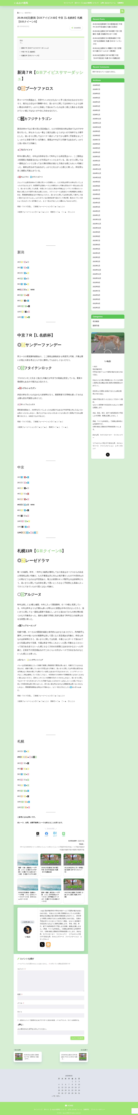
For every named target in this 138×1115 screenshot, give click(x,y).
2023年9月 (96, 232)
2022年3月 (96, 308)
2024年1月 (96, 215)
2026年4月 (96, 102)
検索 (122, 11)
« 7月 (53, 1096)
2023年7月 (96, 240)
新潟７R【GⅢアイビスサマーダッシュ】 (35, 48)
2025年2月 (96, 161)
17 (79, 1087)
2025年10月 (97, 127)
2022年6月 (96, 295)
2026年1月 (96, 115)
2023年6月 (96, 245)
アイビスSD (25, 847)
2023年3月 (96, 257)
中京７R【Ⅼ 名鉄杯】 (28, 52)
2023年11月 (97, 224)
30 (76, 1093)
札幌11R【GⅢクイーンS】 (30, 55)
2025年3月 (96, 156)
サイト (19, 1012)
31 (79, 1093)
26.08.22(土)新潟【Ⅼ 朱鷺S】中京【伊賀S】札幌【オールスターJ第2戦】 (107, 49)
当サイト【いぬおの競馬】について (87, 3)
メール (20, 1003)
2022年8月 (96, 287)
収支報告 (96, 321)
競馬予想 (81, 841)
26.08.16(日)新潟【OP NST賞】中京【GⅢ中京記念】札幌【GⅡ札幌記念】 (107, 56)
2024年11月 (97, 173)
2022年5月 (96, 299)
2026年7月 (96, 89)
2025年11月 (97, 123)
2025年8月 (96, 135)
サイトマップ (68, 3)
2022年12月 (97, 270)
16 (76, 1087)
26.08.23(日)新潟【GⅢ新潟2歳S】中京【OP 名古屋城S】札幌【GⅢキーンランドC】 (107, 41)
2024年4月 (96, 203)
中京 (66, 847)
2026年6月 (96, 93)
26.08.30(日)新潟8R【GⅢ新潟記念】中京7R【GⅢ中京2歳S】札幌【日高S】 (107, 25)
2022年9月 (96, 282)
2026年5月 (96, 98)
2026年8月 (96, 85)
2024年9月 (96, 182)
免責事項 (120, 3)
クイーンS (34, 847)
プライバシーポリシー (98, 1109)
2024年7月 (96, 190)
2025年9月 (96, 131)
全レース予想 (74, 847)
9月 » (58, 1096)
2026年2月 (96, 110)
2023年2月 (96, 261)
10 (79, 1084)
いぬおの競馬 (21, 3)
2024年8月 (96, 186)
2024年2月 (96, 211)
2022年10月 (97, 278)
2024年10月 (97, 177)
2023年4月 (96, 253)
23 (76, 1090)
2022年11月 (97, 274)
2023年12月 (97, 219)
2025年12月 (97, 119)
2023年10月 (97, 228)
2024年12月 (97, 169)
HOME (70, 1105)
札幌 (62, 850)
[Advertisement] (50, 229)
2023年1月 (96, 266)
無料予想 (68, 850)
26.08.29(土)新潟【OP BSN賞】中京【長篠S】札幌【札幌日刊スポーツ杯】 (107, 32)
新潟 (81, 847)
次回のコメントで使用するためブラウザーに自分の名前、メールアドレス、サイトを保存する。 (50, 1020)
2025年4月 (96, 152)
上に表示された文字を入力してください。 (32, 1029)
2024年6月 (96, 194)
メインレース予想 (57, 847)
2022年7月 (96, 291)
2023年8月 (96, 236)
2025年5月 (96, 148)
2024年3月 (96, 207)
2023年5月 (96, 249)
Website (48, 947)
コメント (21, 969)
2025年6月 (96, 144)
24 (79, 1090)
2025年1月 (96, 165)
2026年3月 (96, 106)
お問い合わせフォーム (108, 3)
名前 (20, 994)
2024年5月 (96, 198)
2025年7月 (96, 140)
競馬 (74, 850)
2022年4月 (96, 303)
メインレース (44, 847)
